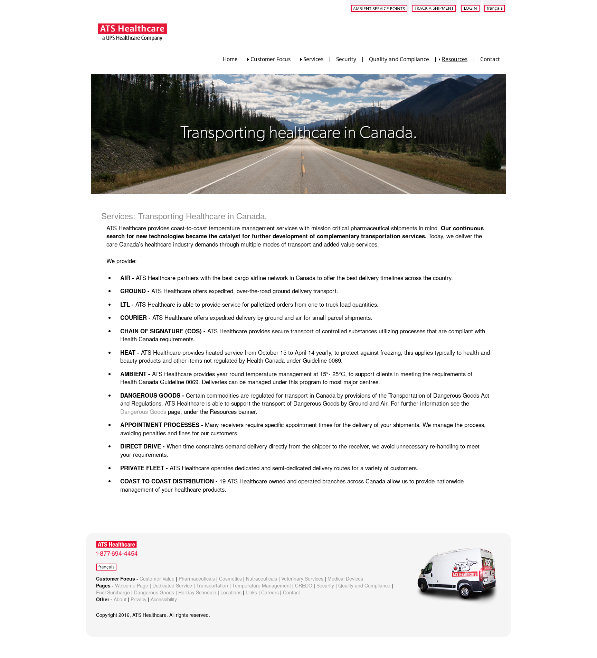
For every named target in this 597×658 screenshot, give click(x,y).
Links (251, 592)
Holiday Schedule (197, 592)
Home (230, 59)
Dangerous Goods (143, 411)
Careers (270, 592)
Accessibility (164, 599)
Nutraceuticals (261, 578)
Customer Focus (270, 59)
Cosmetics (230, 578)
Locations (230, 592)
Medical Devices (345, 578)
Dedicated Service (172, 585)
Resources (454, 59)
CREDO (303, 585)
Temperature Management (261, 585)
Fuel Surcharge (113, 592)
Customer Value (157, 578)
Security (346, 59)
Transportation (212, 585)
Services (313, 59)
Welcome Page (131, 585)
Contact (490, 59)
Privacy (138, 599)
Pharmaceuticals (197, 578)
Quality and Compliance (399, 59)
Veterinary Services (302, 578)
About (120, 599)
